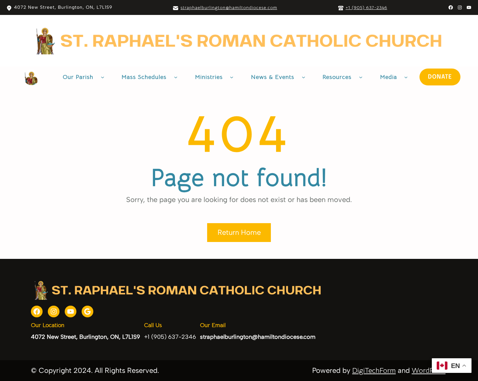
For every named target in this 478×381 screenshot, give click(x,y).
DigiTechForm (374, 370)
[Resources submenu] (361, 77)
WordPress (428, 370)
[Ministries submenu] (231, 77)
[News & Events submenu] (303, 77)
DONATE (440, 77)
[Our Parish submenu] (102, 77)
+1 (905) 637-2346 (366, 7)
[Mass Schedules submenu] (176, 77)
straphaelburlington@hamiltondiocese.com (228, 7)
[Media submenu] (406, 77)
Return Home (239, 232)
